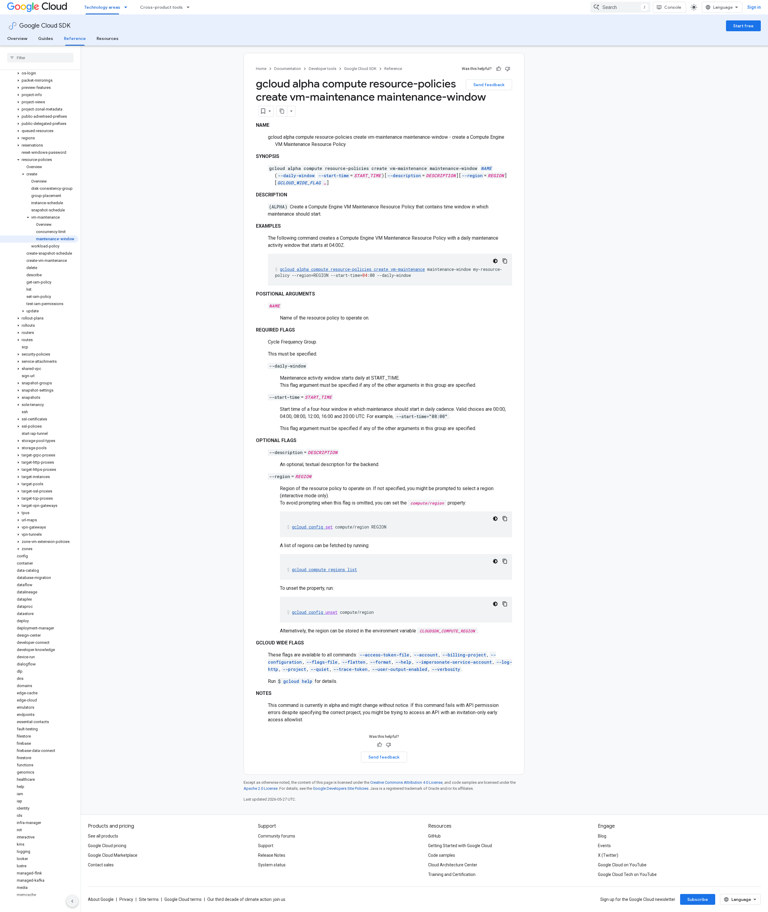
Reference (75, 38)
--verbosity (446, 669)
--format (380, 662)
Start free (743, 26)
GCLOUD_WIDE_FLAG (299, 183)
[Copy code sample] (505, 261)
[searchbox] (40, 57)
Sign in (754, 7)
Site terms (149, 899)
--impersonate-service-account (454, 662)
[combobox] (620, 7)
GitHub (434, 836)
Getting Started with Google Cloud (460, 845)
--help (403, 662)
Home (261, 68)
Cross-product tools (161, 7)
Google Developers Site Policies (340, 788)
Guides (45, 38)
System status (272, 864)
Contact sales (101, 864)
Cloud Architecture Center (452, 864)
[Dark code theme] (495, 261)
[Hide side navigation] (72, 901)
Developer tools (322, 68)
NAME (486, 168)
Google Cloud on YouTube (622, 864)
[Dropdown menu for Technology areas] (127, 7)
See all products (103, 836)
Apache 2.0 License (261, 788)
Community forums (276, 836)
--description (404, 175)
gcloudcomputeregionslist (324, 569)
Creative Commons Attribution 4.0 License (406, 782)
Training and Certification (452, 874)
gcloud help (297, 681)
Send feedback (489, 84)
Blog (602, 836)
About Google (101, 899)
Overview (17, 38)
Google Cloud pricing (107, 845)
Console (672, 7)
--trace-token (350, 669)
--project (294, 669)
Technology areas (102, 7)
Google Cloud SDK (44, 25)
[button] (39, 73)
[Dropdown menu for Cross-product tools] (190, 7)
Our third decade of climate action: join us (246, 899)
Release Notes (271, 855)
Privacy (126, 899)
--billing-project (464, 655)
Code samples (441, 855)
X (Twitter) (608, 855)
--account (426, 655)
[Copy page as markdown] (282, 111)
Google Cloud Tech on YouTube (627, 874)
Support (265, 845)
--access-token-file (384, 655)
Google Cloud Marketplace (112, 855)
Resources (107, 38)
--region (472, 175)
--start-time (333, 175)
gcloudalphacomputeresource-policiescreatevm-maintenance (352, 269)
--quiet (319, 669)
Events (604, 845)
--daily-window (296, 175)
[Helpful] (498, 68)
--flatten (353, 662)
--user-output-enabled (399, 669)
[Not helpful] (507, 68)
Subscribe (697, 899)
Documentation (287, 68)
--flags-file (322, 662)
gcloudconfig (312, 527)
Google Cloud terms (183, 899)
